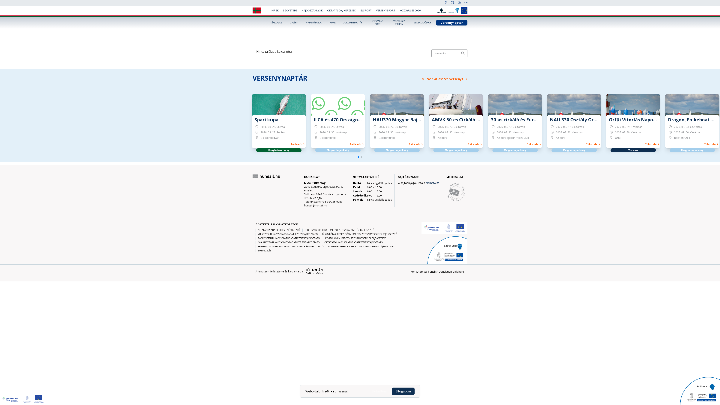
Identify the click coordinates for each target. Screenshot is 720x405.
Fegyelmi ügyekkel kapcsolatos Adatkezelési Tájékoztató (291, 246)
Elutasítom (379, 391)
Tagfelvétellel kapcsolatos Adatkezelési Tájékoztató (289, 238)
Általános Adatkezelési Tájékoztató (279, 230)
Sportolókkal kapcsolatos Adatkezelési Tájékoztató (355, 238)
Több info (297, 144)
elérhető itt (432, 183)
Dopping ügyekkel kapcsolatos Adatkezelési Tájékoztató (361, 246)
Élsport (366, 10)
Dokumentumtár (352, 22)
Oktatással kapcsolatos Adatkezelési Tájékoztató (353, 242)
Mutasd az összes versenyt (442, 79)
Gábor (320, 273)
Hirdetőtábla (313, 22)
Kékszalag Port (377, 23)
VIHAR (332, 22)
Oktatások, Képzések (341, 10)
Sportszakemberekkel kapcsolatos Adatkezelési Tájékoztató (339, 230)
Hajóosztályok (312, 10)
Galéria (294, 22)
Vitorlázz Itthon (399, 23)
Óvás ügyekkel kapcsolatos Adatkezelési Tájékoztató (289, 242)
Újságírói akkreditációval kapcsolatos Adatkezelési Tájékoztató (359, 234)
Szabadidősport (423, 22)
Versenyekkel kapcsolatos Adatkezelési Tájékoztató (288, 234)
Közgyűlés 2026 (410, 10)
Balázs (310, 273)
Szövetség (290, 10)
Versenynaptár (452, 23)
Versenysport (385, 10)
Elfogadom (403, 391)
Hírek (274, 10)
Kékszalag (276, 22)
